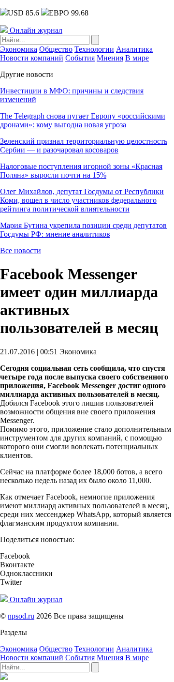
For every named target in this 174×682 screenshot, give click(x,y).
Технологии (94, 49)
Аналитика (134, 49)
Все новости (20, 250)
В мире (137, 58)
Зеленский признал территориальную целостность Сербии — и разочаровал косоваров (83, 145)
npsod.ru (21, 616)
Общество (55, 49)
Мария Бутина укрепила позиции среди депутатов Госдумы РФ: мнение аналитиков (83, 229)
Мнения (110, 58)
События (80, 58)
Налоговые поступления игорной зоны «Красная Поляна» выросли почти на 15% (81, 170)
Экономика (18, 49)
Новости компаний (31, 58)
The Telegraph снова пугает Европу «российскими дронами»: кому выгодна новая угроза (82, 120)
